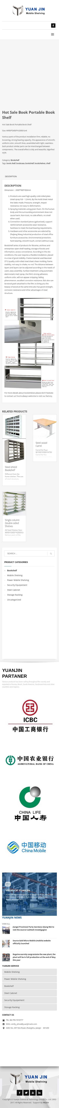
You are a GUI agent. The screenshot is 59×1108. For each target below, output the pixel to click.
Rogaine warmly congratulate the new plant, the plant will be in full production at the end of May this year (34, 957)
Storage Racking (14, 594)
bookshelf (29, 163)
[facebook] (53, 25)
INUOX (46, 1102)
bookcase (20, 163)
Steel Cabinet (13, 590)
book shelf (11, 163)
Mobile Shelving (14, 575)
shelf (48, 163)
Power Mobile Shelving (18, 580)
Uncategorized (14, 599)
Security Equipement (17, 585)
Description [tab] (11, 176)
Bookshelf (15, 160)
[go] (51, 554)
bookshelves (40, 163)
